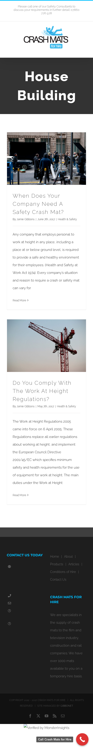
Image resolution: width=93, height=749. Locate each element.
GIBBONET (66, 705)
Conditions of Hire (63, 572)
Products (56, 564)
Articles (73, 564)
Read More (19, 300)
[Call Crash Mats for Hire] (82, 739)
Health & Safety (67, 219)
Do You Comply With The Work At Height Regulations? (42, 391)
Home (54, 556)
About (68, 556)
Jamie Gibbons (25, 219)
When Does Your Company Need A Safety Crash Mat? (38, 203)
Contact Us (58, 579)
